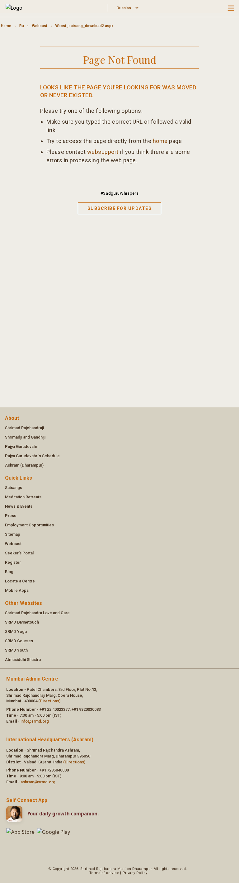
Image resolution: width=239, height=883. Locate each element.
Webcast (39, 26)
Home (6, 26)
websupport (103, 152)
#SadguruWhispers (119, 193)
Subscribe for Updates (119, 208)
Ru (21, 26)
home (160, 141)
